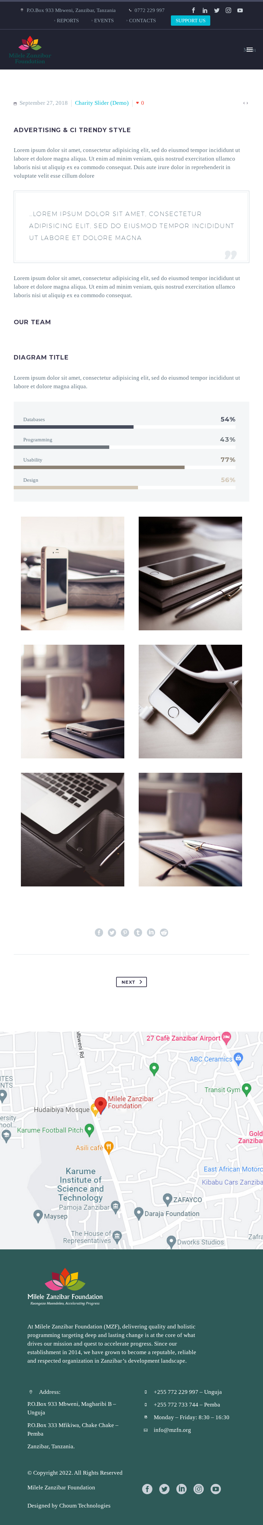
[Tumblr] (138, 933)
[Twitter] (217, 10)
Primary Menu (249, 49)
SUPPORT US (190, 20)
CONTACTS (142, 20)
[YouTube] (240, 10)
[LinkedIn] (205, 10)
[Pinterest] (125, 933)
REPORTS (68, 20)
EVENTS (104, 20)
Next (129, 982)
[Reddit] (164, 933)
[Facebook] (193, 10)
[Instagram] (228, 10)
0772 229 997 (150, 10)
